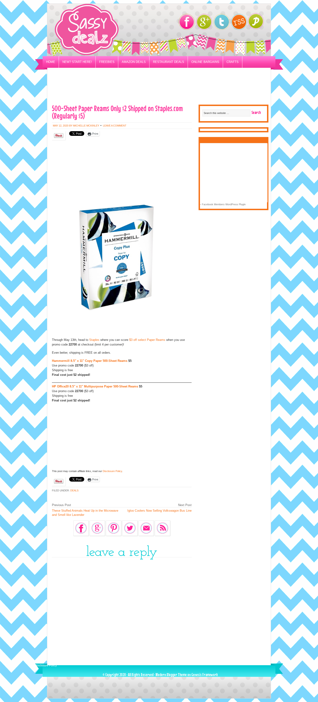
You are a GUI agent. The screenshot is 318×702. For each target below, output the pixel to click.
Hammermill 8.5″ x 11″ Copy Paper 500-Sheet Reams (89, 361)
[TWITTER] (221, 22)
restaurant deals (168, 62)
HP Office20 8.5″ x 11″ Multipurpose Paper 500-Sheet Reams (95, 386)
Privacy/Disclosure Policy (69, 73)
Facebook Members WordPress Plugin (224, 204)
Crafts (233, 62)
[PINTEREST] (258, 22)
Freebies (107, 62)
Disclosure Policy (112, 471)
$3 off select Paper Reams (147, 340)
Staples (94, 340)
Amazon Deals (134, 62)
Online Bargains (205, 62)
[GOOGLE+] (204, 22)
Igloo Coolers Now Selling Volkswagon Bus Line (159, 510)
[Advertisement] (159, 89)
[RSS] (239, 22)
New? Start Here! (77, 62)
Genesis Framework (204, 674)
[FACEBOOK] (186, 22)
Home (50, 62)
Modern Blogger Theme (171, 674)
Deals (74, 490)
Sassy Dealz (105, 30)
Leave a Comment (114, 125)
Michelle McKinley (86, 125)
